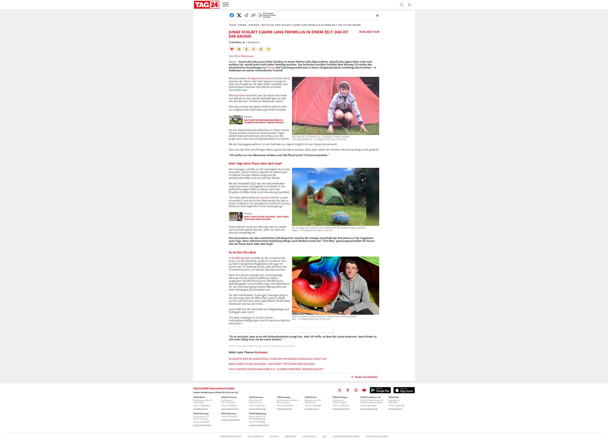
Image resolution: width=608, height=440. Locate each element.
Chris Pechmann (244, 56)
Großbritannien (241, 258)
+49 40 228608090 (201, 422)
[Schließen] (377, 15)
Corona (265, 197)
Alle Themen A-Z (256, 436)
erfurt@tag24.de (312, 408)
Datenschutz (309, 436)
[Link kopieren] (253, 15)
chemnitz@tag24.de (230, 408)
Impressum (290, 436)
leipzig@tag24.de (284, 408)
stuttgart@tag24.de (341, 408)
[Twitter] (339, 390)
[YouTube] (364, 390)
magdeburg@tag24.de (259, 425)
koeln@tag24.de (395, 408)
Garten (271, 67)
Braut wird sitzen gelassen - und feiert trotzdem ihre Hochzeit (266, 218)
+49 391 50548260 (257, 422)
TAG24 (232, 25)
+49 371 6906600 (228, 405)
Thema (242, 25)
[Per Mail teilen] (246, 15)
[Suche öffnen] (402, 5)
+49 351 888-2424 (257, 405)
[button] (410, 5)
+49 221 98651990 (396, 405)
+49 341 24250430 (285, 405)
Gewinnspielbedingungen (346, 436)
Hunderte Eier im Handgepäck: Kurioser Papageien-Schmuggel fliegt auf (278, 359)
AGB (324, 436)
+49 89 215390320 (229, 416)
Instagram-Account (259, 78)
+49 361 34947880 (313, 405)
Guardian (239, 95)
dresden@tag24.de (257, 408)
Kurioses (253, 25)
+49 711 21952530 (340, 405)
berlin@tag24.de (200, 408)
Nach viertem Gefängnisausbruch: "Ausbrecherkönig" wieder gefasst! (264, 121)
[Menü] (225, 4)
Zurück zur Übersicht (366, 376)
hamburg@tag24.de (202, 425)
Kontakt (274, 436)
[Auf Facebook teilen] (232, 15)
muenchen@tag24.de (230, 419)
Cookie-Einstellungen (376, 436)
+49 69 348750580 (368, 405)
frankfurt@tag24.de (369, 408)
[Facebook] (348, 390)
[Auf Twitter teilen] (239, 15)
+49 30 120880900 (201, 405)
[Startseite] (206, 5)
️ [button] (231, 49)
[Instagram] (356, 390)
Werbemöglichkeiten (230, 436)
